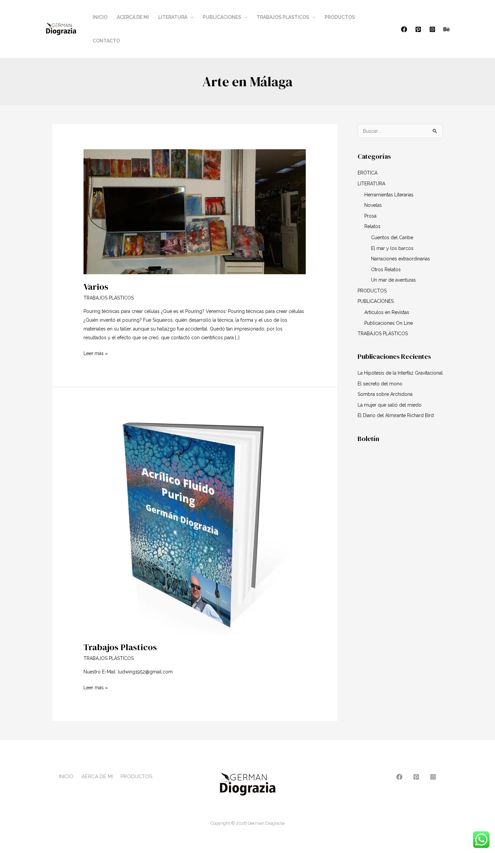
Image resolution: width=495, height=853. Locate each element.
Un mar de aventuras (393, 280)
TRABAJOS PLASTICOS (283, 17)
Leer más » (96, 352)
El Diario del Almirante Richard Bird (396, 415)
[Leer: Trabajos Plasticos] (195, 523)
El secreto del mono (380, 383)
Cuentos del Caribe (392, 237)
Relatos (372, 226)
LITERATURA (172, 17)
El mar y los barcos (392, 248)
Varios (96, 287)
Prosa (370, 216)
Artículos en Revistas (386, 312)
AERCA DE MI (97, 776)
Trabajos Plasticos (120, 647)
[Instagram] (432, 29)
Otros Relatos (386, 269)
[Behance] (446, 29)
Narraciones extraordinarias (400, 258)
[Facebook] (404, 29)
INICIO (100, 17)
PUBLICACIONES (222, 17)
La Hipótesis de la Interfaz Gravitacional (400, 373)
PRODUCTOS (340, 17)
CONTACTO (106, 40)
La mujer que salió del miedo (390, 405)
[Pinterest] (418, 29)
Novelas (373, 205)
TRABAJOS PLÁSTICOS (109, 298)
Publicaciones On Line (388, 323)
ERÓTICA (367, 173)
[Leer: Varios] (195, 211)
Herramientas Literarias (389, 194)
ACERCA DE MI (133, 17)
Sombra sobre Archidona (385, 394)
